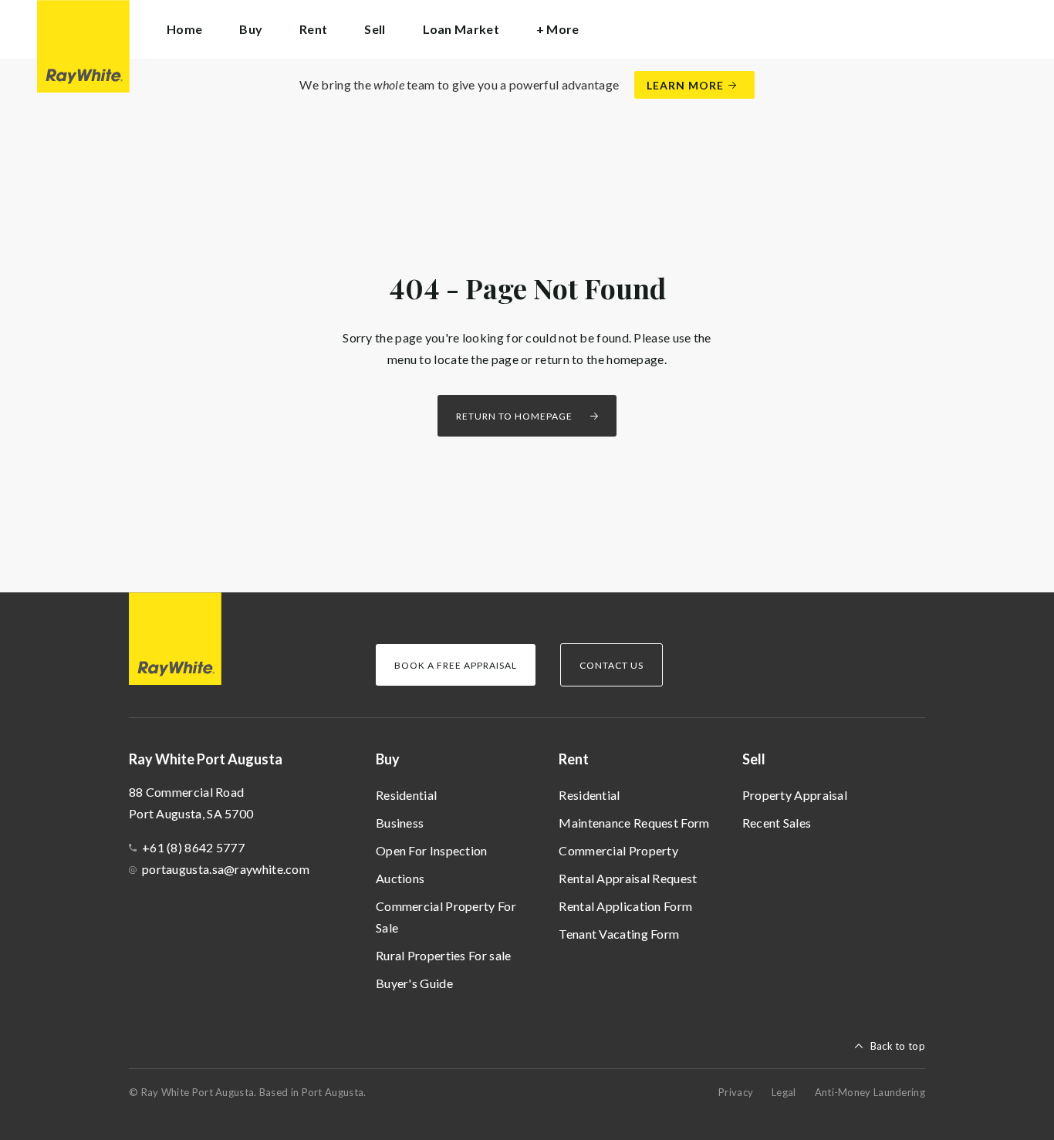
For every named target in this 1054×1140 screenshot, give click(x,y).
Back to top (897, 1046)
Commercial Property (618, 850)
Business (400, 822)
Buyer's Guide (414, 983)
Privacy (735, 1092)
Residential (406, 795)
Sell (753, 758)
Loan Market (461, 29)
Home (184, 29)
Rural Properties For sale (444, 955)
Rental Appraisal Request (628, 878)
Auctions (400, 878)
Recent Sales (777, 822)
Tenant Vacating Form (619, 933)
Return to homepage (514, 416)
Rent (574, 758)
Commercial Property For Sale (446, 917)
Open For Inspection (432, 850)
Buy (388, 758)
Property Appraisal (794, 795)
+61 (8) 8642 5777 (193, 847)
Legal (784, 1092)
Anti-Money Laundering (870, 1092)
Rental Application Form (625, 906)
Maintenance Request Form (634, 822)
